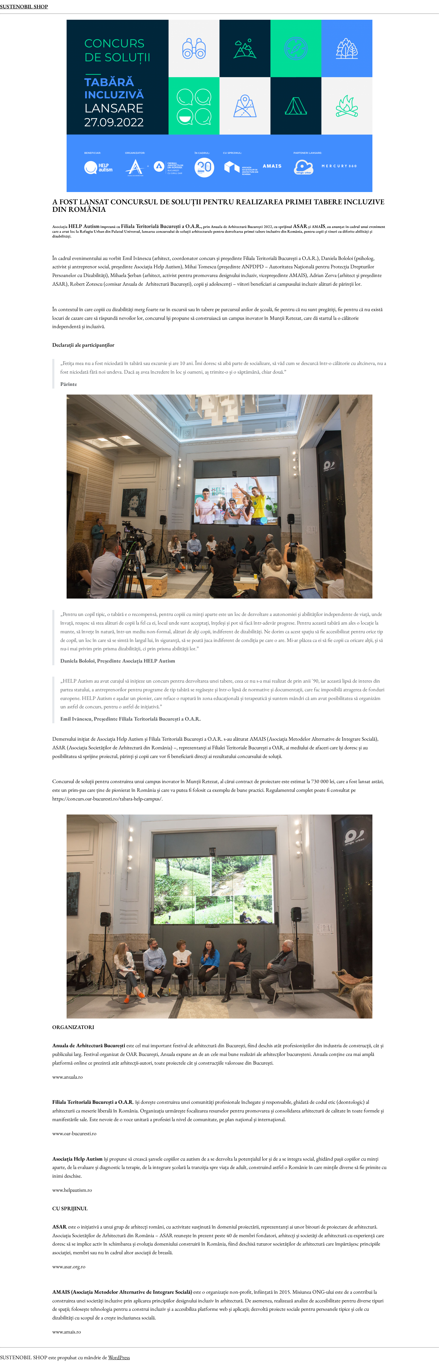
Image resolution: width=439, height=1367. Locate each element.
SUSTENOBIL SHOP (24, 6)
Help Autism (88, 1158)
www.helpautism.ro (72, 1189)
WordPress (119, 1357)
